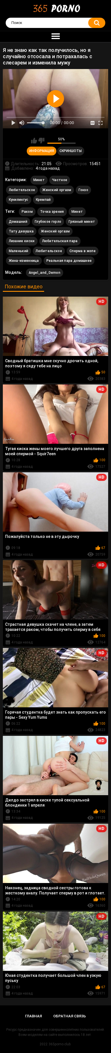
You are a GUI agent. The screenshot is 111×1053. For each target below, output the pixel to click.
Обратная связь (69, 1016)
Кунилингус (18, 200)
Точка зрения (52, 212)
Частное (59, 180)
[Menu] (55, 36)
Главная (33, 1016)
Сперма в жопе (82, 251)
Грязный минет (82, 222)
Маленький (18, 251)
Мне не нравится (41, 140)
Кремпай (43, 200)
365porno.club (60, 1044)
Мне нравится (34, 140)
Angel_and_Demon (45, 273)
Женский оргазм (56, 190)
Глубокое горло (48, 222)
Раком (27, 212)
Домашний (18, 222)
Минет (39, 180)
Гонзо (83, 190)
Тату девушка (21, 231)
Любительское (22, 190)
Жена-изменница (24, 261)
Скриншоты (70, 151)
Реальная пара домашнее (69, 261)
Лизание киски (22, 241)
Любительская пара (60, 241)
